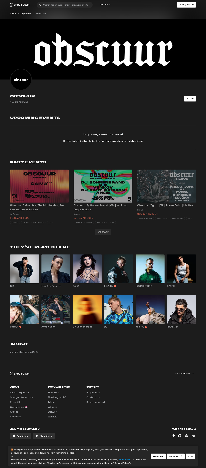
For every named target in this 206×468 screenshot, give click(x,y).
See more (103, 232)
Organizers (26, 13)
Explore (104, 5)
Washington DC (57, 397)
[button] (190, 98)
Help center (93, 392)
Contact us (93, 397)
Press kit (15, 402)
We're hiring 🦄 (19, 407)
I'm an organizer (19, 392)
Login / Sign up (186, 5)
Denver (52, 411)
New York (53, 392)
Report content (95, 402)
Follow (190, 99)
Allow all (158, 456)
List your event (182, 373)
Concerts (15, 416)
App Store (22, 436)
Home (13, 13)
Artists (14, 411)
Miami (51, 402)
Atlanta (52, 407)
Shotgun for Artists (21, 397)
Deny (190, 456)
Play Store (46, 436)
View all (52, 416)
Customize (174, 456)
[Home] (19, 5)
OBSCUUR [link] (41, 13)
